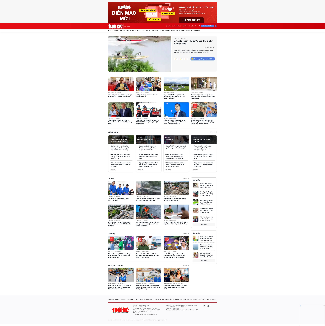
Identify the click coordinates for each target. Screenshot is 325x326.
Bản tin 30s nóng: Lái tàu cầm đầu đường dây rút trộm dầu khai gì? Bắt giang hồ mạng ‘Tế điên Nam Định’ (174, 255)
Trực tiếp (122, 30)
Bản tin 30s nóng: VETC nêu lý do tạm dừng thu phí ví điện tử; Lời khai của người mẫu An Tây (119, 255)
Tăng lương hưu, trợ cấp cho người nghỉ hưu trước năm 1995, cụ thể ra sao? (120, 95)
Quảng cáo (193, 26)
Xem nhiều (196, 180)
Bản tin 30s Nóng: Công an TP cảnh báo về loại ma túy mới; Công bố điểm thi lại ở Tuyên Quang (147, 255)
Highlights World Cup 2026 (145, 139)
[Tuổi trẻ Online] (120, 310)
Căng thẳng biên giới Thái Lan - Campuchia (202, 140)
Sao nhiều (196, 233)
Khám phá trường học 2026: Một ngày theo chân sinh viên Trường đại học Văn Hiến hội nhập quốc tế (119, 287)
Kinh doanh (149, 299)
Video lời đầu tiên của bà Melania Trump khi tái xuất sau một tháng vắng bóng (120, 121)
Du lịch (164, 299)
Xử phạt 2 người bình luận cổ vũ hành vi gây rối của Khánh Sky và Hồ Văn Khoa (175, 223)
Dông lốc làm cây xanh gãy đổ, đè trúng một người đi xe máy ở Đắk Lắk (148, 199)
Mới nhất (110, 30)
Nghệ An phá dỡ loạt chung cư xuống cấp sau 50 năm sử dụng (175, 199)
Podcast (169, 26)
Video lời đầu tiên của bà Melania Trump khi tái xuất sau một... (206, 219)
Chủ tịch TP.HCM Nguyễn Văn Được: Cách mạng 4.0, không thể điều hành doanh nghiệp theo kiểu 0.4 (175, 121)
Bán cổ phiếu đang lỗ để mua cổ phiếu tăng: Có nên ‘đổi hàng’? (206, 193)
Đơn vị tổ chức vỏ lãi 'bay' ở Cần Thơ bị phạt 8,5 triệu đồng (193, 42)
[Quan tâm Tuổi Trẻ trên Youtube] (204, 306)
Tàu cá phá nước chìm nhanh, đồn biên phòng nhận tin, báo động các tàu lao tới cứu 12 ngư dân (147, 223)
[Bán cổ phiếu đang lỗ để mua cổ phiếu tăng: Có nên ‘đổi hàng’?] (195, 194)
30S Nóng (167, 30)
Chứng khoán (169, 139)
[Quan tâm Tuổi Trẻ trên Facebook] (208, 306)
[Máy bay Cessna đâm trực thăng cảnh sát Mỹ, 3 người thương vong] (195, 202)
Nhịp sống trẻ (170, 299)
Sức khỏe (190, 30)
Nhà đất (197, 299)
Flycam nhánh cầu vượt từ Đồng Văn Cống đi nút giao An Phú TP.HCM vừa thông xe (119, 223)
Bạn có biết (145, 30)
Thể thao (151, 30)
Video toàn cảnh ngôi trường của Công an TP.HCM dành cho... (206, 238)
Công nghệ (197, 30)
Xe (160, 299)
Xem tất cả (112, 169)
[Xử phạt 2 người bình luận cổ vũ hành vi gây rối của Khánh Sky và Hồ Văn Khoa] (176, 212)
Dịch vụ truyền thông (171, 310)
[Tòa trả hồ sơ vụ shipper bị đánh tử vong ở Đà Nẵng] (121, 188)
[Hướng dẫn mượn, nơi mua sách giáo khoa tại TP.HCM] (148, 84)
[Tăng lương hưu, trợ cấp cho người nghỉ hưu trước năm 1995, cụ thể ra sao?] (121, 84)
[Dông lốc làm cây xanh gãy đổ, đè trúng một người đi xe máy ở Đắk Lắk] (148, 188)
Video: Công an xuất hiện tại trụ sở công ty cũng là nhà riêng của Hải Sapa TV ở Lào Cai (203, 96)
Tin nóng (116, 30)
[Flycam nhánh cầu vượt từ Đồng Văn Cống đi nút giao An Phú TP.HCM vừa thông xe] (121, 212)
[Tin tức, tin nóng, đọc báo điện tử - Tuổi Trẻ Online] (115, 26)
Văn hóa (177, 299)
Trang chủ (111, 299)
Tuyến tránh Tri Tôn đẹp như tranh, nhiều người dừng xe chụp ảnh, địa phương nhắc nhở (174, 96)
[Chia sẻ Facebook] (208, 47)
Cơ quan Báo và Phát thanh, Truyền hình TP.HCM (145, 314)
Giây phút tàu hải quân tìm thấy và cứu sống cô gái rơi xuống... (206, 246)
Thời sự (132, 299)
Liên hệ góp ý (191, 310)
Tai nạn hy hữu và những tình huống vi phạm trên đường (118, 140)
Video (128, 299)
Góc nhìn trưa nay (176, 30)
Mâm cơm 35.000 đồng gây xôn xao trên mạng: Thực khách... (206, 255)
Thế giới (132, 30)
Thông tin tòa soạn (137, 313)
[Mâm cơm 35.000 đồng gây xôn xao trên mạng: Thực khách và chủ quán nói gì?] (195, 255)
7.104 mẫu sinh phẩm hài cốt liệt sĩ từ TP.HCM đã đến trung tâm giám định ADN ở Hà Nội (147, 121)
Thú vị (127, 30)
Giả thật (208, 299)
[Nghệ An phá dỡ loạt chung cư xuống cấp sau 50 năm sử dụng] (176, 188)
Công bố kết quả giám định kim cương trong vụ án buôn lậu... (206, 210)
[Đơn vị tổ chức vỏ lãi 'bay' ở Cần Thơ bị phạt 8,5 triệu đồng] (139, 54)
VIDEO (127, 26)
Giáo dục (192, 299)
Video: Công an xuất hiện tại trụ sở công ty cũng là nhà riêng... (206, 185)
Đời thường (138, 30)
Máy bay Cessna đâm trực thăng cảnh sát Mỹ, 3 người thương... (206, 202)
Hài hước (161, 30)
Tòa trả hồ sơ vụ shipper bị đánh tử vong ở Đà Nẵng (118, 199)
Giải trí (156, 30)
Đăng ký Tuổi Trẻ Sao (208, 26)
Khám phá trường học (115, 265)
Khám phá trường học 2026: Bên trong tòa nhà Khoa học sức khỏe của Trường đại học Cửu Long (148, 287)
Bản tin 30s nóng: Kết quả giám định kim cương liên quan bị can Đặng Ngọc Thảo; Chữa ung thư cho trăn (203, 121)
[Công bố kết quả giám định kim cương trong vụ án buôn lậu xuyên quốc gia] (195, 210)
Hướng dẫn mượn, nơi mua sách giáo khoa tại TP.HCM (147, 95)
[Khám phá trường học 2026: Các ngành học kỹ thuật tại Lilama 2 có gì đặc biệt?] (176, 275)
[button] (211, 132)
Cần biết (185, 26)
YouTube (177, 26)
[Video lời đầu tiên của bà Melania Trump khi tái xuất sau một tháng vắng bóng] (121, 109)
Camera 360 (184, 30)
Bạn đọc (214, 299)
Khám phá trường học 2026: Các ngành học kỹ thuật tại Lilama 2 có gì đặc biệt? (175, 287)
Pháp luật (142, 299)
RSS (197, 310)
